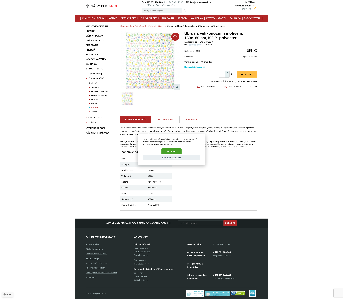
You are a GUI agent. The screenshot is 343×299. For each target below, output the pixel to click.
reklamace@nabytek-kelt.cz (224, 278)
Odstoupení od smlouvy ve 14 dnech (101, 272)
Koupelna (197, 18)
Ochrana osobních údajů (96, 253)
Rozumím (171, 151)
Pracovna (168, 18)
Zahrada (235, 18)
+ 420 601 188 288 (154, 2)
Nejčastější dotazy (193, 67)
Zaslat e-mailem (208, 86)
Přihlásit (251, 2)
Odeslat (230, 223)
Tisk (255, 86)
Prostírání (95, 99)
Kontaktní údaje (92, 244)
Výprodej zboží (95, 128)
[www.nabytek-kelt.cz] (102, 5)
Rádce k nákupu (92, 258)
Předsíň (182, 18)
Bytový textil (252, 18)
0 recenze (207, 44)
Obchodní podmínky (94, 249)
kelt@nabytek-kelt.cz (200, 2)
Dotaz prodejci (234, 86)
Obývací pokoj (150, 18)
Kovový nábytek (216, 18)
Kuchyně (92, 83)
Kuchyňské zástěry (99, 95)
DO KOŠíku (247, 74)
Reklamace (91, 277)
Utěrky (94, 111)
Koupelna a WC (96, 78)
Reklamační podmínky (95, 267)
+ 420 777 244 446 (222, 275)
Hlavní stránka (126, 26)
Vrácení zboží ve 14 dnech (97, 263)
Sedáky (94, 103)
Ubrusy (94, 107)
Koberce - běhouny (99, 91)
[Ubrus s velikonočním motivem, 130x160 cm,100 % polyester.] (150, 60)
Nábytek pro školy (98, 133)
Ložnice (112, 18)
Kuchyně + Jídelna (93, 18)
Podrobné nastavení (171, 157)
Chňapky (95, 87)
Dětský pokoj (129, 18)
